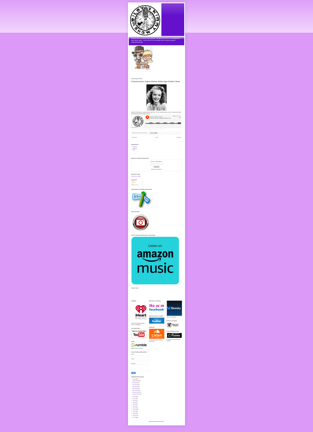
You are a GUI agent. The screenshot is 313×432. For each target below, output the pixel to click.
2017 (134, 411)
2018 (134, 409)
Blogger (162, 421)
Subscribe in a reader (136, 176)
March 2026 (135, 390)
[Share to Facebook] (155, 133)
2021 (134, 404)
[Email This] (150, 133)
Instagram (134, 148)
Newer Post (134, 137)
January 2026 (135, 394)
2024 (134, 398)
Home (156, 137)
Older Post (179, 137)
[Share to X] (153, 133)
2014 (134, 417)
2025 (134, 396)
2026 (134, 379)
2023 (134, 400)
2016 (134, 413)
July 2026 (134, 382)
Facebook (134, 146)
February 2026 (135, 392)
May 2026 (134, 386)
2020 (134, 406)
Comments (135, 184)
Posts (134, 182)
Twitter (133, 150)
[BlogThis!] (152, 133)
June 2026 (134, 384)
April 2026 (134, 388)
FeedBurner (159, 169)
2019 (134, 408)
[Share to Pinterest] (157, 133)
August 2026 (135, 380)
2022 (134, 402)
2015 (134, 415)
